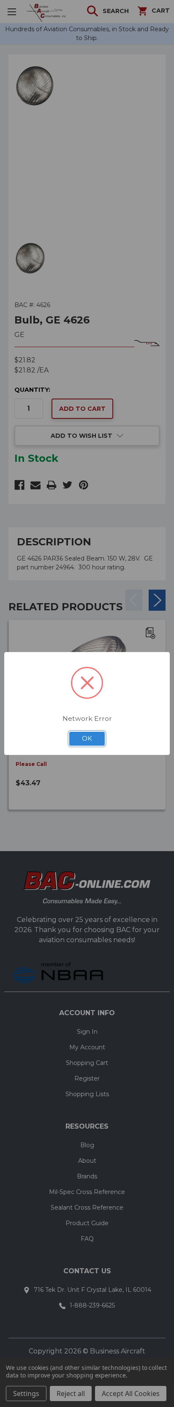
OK (87, 738)
